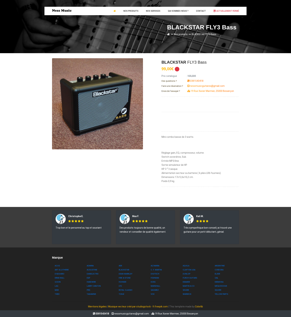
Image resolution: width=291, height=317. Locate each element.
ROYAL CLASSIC (125, 290)
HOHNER (122, 282)
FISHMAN (154, 278)
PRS (88, 290)
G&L (216, 278)
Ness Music (62, 11)
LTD (120, 286)
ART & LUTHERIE (61, 270)
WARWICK (187, 294)
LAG (56, 286)
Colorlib (199, 306)
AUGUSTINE (92, 270)
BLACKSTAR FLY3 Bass (204, 34)
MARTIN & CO (188, 286)
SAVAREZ (154, 290)
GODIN (57, 282)
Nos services (153, 11)
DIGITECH (155, 274)
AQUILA (186, 266)
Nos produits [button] (130, 11)
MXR (56, 290)
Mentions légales (97, 306)
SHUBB (185, 290)
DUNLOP (186, 274)
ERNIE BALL (59, 278)
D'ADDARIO (59, 274)
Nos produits (181, 34)
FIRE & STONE (124, 278)
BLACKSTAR (124, 270)
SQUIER (218, 290)
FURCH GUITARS (190, 278)
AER (120, 266)
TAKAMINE (91, 294)
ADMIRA (90, 266)
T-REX (57, 294)
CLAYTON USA (189, 270)
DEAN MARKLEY (125, 274)
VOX (152, 294)
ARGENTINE (219, 266)
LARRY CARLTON (93, 286)
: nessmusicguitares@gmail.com (193, 86)
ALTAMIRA (155, 266)
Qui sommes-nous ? (178, 11)
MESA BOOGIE (221, 286)
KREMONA (219, 282)
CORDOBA (219, 270)
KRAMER (186, 282)
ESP (88, 278)
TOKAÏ (121, 294)
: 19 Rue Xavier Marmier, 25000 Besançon (197, 91)
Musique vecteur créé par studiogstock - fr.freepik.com (138, 306)
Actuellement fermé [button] (227, 11)
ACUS (57, 266)
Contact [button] (201, 11)
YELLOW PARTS (221, 294)
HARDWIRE (91, 282)
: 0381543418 (182, 81)
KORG (153, 282)
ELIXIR (217, 274)
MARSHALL (155, 286)
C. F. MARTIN (156, 270)
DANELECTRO (92, 274)
